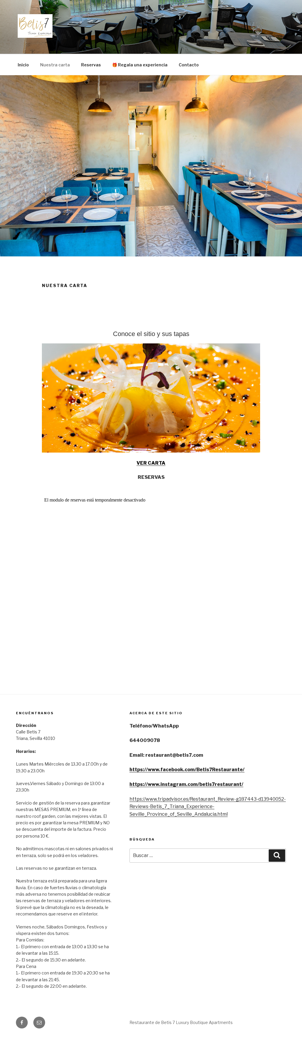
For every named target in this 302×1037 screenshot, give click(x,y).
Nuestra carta (55, 64)
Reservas (91, 64)
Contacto (189, 64)
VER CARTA (151, 463)
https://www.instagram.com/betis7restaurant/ (186, 784)
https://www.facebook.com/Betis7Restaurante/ (186, 769)
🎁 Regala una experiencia (140, 64)
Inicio (23, 64)
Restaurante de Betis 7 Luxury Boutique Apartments (181, 1022)
